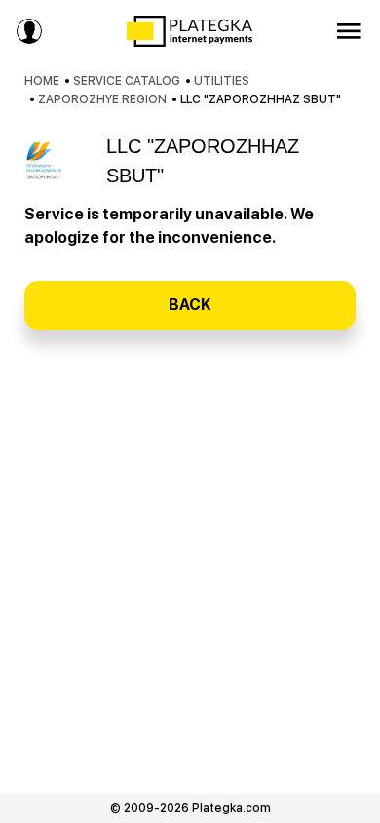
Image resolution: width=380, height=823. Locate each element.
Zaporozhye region (102, 99)
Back (190, 304)
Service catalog (126, 81)
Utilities (221, 81)
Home (41, 81)
